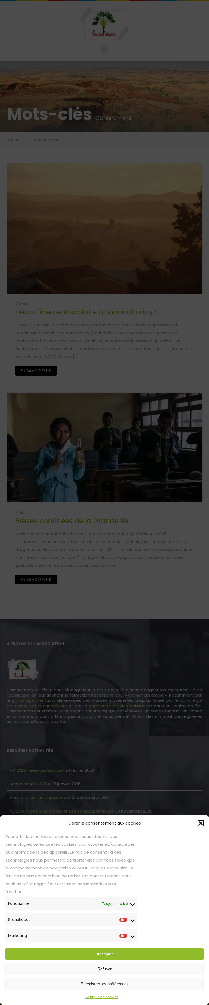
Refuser (104, 969)
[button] (201, 823)
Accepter (105, 954)
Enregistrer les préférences (105, 984)
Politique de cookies (101, 997)
